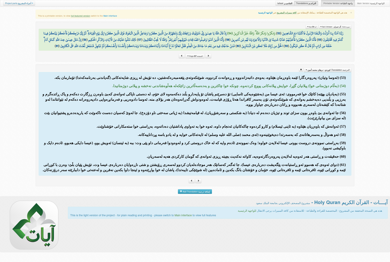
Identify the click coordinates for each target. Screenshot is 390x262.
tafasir (284, 3)
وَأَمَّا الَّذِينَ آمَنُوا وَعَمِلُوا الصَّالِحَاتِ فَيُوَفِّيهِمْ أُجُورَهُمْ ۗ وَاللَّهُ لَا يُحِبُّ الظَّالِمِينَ (183, 39)
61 (57, 46)
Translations (306, 3)
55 (319, 39)
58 (84, 39)
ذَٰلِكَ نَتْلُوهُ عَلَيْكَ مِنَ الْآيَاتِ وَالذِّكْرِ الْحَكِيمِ (112, 39)
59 (286, 46)
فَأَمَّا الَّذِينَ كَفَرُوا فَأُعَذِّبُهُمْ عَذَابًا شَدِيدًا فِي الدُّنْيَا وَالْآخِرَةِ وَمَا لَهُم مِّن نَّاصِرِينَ (273, 39)
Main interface (110, 15)
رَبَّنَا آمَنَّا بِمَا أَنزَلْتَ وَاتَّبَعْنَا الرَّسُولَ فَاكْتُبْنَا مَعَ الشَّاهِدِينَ (312, 33)
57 (139, 39)
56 (227, 39)
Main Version (371, 3)
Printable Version (338, 3)
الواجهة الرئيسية (265, 12)
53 (278, 33)
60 (238, 46)
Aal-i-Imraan (336, 26)
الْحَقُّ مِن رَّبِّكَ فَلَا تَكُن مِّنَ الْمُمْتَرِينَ (262, 46)
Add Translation (196, 191)
